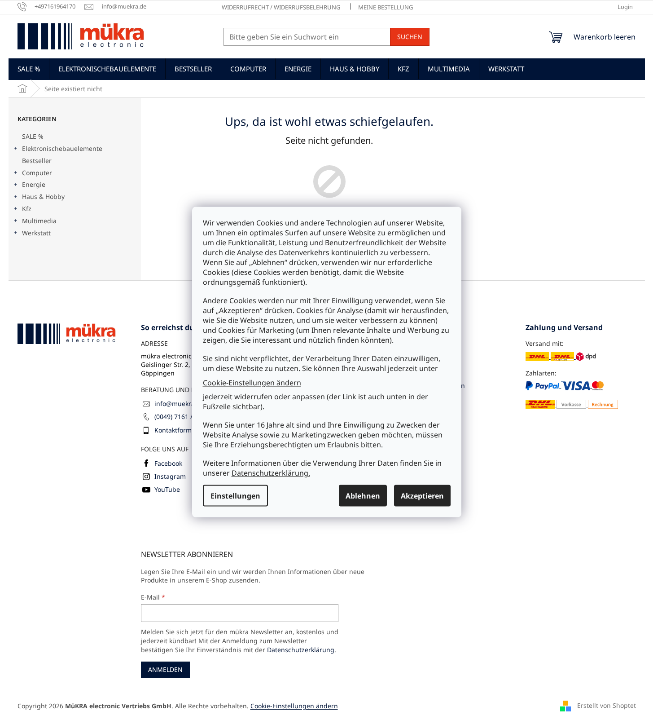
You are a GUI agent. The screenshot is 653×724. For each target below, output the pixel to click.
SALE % (33, 136)
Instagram (170, 476)
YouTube (167, 489)
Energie (33, 184)
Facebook (168, 463)
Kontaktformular (179, 430)
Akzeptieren (422, 496)
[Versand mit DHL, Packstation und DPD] (561, 356)
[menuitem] (29, 68)
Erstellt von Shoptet (606, 705)
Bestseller (37, 160)
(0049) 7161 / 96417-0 (186, 416)
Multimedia (39, 220)
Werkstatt (36, 233)
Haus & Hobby (43, 196)
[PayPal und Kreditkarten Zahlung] (572, 395)
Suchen (409, 36)
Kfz (26, 208)
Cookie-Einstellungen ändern (252, 382)
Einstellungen (235, 496)
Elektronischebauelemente (62, 148)
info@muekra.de (179, 403)
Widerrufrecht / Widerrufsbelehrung (281, 7)
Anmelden (165, 669)
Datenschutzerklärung (300, 649)
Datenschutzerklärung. (271, 473)
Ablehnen (363, 496)
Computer (37, 172)
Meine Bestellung (385, 7)
